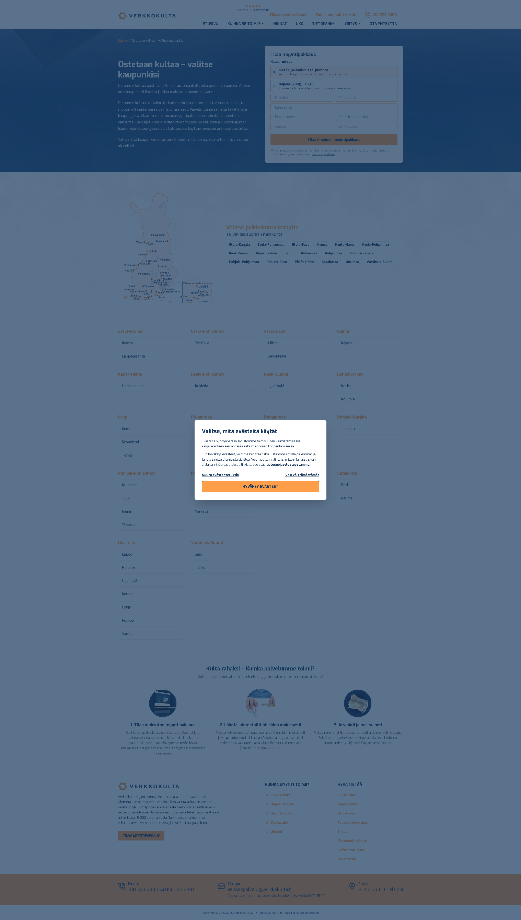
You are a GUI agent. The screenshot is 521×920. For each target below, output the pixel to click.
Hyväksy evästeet (260, 486)
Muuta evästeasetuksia (220, 475)
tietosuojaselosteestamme (287, 464)
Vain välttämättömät (302, 475)
